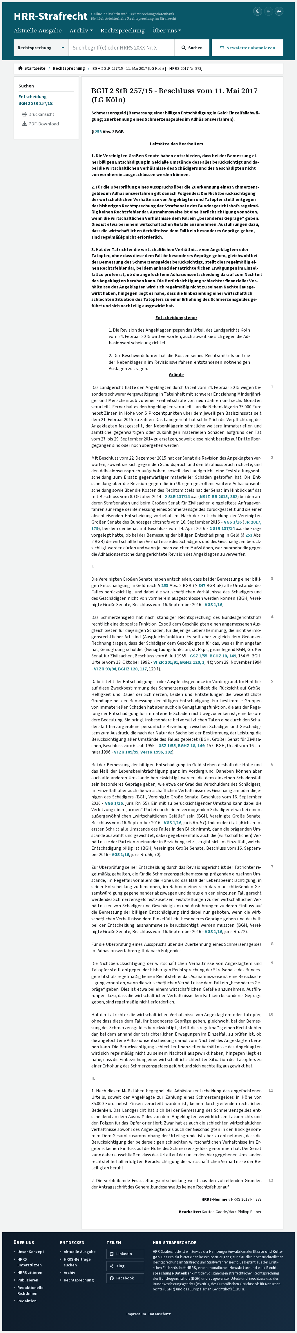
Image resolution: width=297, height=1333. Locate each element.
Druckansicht (41, 114)
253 (98, 132)
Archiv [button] (78, 30)
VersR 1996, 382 (156, 752)
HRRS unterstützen (29, 1262)
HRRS (191, 1267)
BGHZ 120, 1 (192, 662)
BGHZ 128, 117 (132, 669)
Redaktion (27, 1301)
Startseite (34, 68)
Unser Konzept (30, 1252)
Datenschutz (159, 1314)
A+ (279, 11)
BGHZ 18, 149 (223, 656)
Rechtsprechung (122, 30)
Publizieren (27, 1280)
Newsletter (239, 1267)
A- (268, 11)
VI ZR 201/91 (165, 662)
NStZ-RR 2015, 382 (218, 496)
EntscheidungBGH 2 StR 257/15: (36, 100)
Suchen (26, 86)
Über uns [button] (164, 30)
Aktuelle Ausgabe (38, 30)
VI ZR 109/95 (126, 752)
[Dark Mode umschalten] (257, 11)
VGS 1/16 (233, 522)
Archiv (69, 1273)
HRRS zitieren (29, 1273)
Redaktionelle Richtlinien (30, 1291)
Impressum (136, 1314)
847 (201, 585)
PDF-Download (43, 124)
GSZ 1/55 (198, 656)
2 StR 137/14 (177, 496)
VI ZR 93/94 (105, 669)
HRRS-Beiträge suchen (77, 1262)
